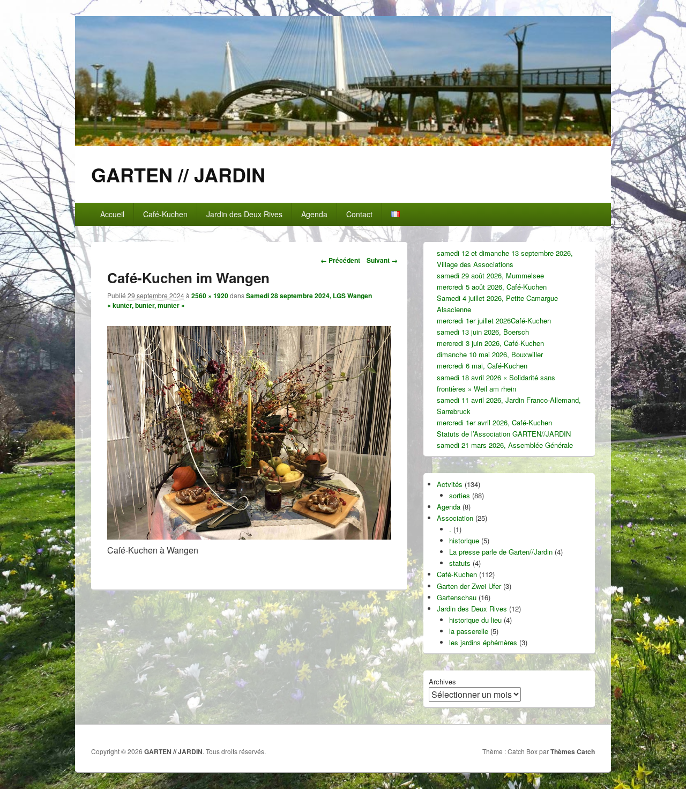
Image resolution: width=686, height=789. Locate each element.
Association (455, 518)
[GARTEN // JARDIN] (343, 142)
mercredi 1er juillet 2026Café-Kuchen (494, 320)
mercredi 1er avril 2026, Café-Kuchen (494, 422)
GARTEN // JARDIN (178, 174)
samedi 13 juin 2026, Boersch (483, 332)
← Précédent (340, 260)
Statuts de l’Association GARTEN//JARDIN (504, 434)
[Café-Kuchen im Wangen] (249, 536)
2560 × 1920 (209, 295)
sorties (459, 495)
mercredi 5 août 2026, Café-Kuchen (492, 287)
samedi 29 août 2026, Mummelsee (490, 275)
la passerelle (468, 631)
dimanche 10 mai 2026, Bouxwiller (490, 354)
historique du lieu (475, 620)
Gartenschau (456, 597)
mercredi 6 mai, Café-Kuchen (482, 365)
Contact (359, 214)
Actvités (450, 484)
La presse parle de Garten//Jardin (501, 552)
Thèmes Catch (572, 751)
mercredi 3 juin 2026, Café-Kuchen (490, 343)
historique (464, 540)
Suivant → (382, 260)
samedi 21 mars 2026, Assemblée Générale (505, 445)
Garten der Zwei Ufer (469, 586)
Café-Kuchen (165, 214)
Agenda (314, 214)
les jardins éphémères (483, 642)
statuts (460, 563)
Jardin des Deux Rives (244, 214)
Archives (442, 681)
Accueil (112, 214)
